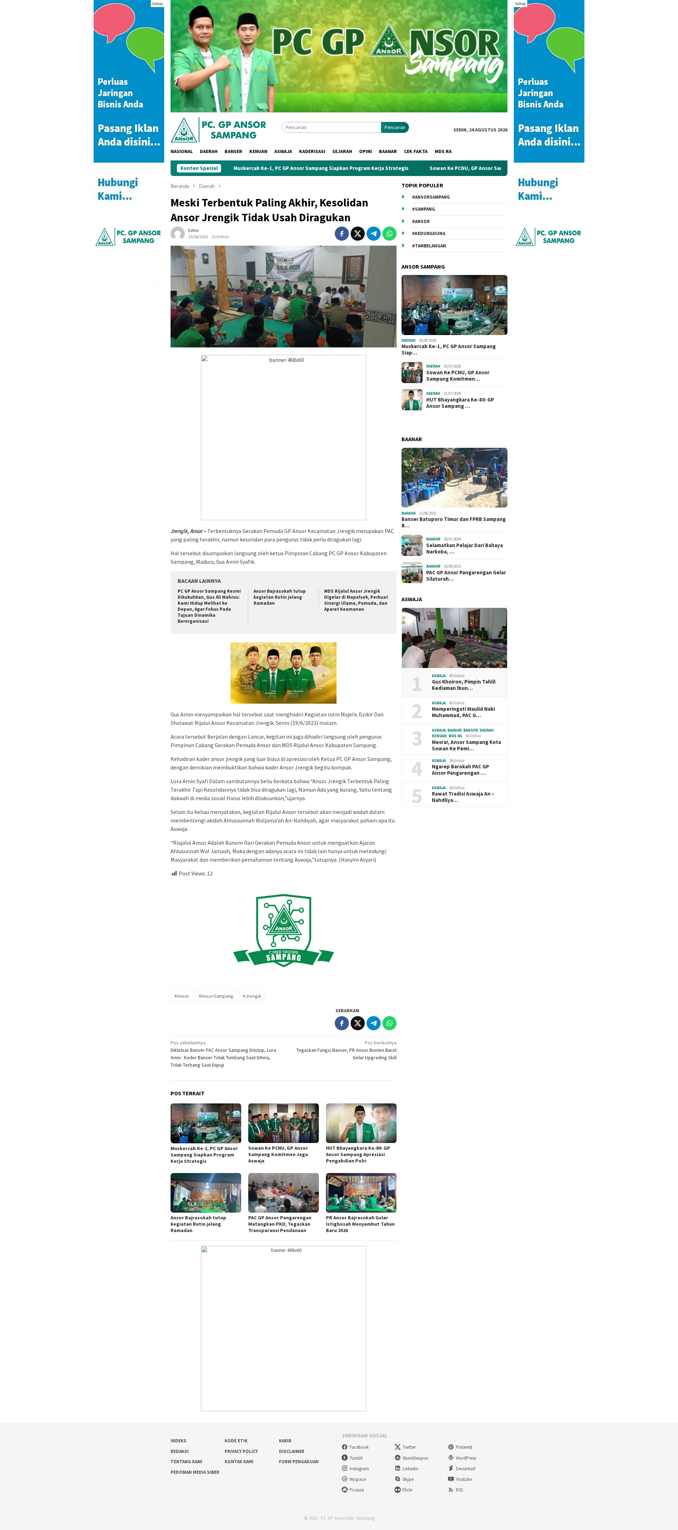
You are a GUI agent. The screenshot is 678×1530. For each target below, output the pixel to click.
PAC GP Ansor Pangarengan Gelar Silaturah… (466, 575)
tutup (157, 3)
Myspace (358, 1479)
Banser (470, 729)
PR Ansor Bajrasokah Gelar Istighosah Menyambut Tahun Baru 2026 (360, 1223)
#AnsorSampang (216, 996)
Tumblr (356, 1458)
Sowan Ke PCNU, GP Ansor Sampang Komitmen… (457, 375)
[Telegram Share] (374, 234)
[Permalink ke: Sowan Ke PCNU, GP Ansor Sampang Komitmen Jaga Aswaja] (283, 1123)
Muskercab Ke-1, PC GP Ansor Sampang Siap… (449, 349)
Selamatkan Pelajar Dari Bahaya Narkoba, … (464, 548)
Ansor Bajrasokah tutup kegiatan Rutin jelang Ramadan (280, 597)
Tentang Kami (186, 1462)
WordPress (466, 1458)
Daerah (409, 340)
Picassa (357, 1490)
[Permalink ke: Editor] (178, 233)
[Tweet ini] (358, 234)
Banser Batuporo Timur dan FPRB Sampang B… (454, 522)
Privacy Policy (241, 1451)
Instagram (359, 1469)
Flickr (407, 1490)
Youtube (464, 1479)
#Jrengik (252, 996)
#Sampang (423, 209)
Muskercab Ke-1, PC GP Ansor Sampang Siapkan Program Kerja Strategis (259, 168)
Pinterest (464, 1447)
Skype (408, 1479)
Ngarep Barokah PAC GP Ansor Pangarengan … (460, 769)
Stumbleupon (415, 1458)
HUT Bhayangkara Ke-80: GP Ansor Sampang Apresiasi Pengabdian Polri (358, 1154)
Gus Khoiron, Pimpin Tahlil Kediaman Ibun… (463, 685)
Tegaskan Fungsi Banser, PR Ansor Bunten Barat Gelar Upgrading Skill (346, 1050)
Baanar (409, 512)
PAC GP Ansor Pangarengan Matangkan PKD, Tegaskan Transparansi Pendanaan (279, 1223)
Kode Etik (236, 1441)
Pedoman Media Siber (195, 1472)
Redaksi (180, 1451)
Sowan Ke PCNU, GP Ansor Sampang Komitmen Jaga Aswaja (439, 168)
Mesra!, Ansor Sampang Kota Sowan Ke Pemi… (466, 745)
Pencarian (395, 127)
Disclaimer (291, 1451)
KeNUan (439, 735)
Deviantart (466, 1469)
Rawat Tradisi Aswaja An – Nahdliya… (463, 797)
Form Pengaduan (299, 1462)
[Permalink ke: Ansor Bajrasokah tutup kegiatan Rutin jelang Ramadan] (206, 1193)
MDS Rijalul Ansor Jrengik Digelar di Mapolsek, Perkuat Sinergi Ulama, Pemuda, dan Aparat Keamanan (356, 600)
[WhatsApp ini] (389, 234)
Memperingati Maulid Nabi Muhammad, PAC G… (463, 712)
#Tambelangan (429, 245)
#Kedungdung (429, 233)
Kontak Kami (239, 1462)
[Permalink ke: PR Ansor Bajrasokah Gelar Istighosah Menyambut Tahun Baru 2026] (361, 1193)
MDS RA (455, 735)
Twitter (409, 1447)
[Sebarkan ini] (342, 234)
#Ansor (181, 996)
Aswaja (439, 675)
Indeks (178, 1441)
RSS (459, 1490)
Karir (285, 1441)
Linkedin (410, 1469)
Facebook (359, 1447)
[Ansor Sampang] (218, 129)
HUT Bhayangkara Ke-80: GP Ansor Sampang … (460, 402)
